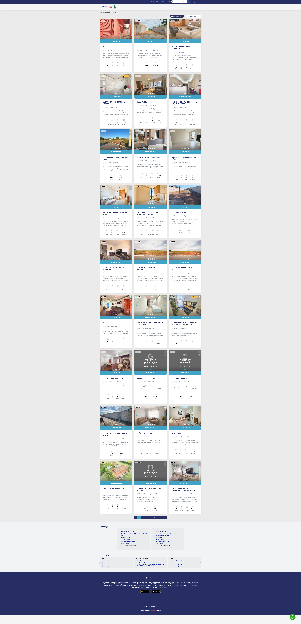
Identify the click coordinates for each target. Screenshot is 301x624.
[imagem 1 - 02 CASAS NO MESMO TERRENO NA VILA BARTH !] (116, 250)
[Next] (130, 29)
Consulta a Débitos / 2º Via (109, 560)
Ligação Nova (106, 562)
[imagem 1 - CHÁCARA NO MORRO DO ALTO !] (116, 471)
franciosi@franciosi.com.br (128, 541)
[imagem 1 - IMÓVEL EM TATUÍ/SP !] (150, 416)
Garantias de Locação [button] (186, 7)
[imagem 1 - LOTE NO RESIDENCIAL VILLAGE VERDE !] (150, 250)
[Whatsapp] (154, 578)
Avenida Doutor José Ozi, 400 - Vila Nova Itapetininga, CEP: (166, 534)
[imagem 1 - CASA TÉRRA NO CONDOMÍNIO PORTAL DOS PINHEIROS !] (150, 195)
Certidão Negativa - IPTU (177, 564)
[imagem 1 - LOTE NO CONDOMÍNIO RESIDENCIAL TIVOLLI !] (116, 139)
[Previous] (102, 29)
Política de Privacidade (146, 596)
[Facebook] (146, 578)
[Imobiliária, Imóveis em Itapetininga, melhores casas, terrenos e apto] (107, 7)
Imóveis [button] (146, 7)
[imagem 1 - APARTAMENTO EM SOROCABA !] (150, 139)
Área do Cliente (154, 1)
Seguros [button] (172, 7)
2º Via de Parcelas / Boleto (178, 560)
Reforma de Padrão (107, 564)
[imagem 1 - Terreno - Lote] (150, 29)
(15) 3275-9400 (125, 539)
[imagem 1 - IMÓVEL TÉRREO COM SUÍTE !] (116, 360)
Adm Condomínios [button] (158, 7)
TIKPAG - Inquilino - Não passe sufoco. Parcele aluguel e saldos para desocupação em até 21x (151, 564)
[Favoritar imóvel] (130, 21)
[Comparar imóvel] (130, 23)
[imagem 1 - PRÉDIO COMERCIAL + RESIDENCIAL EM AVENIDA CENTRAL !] (185, 84)
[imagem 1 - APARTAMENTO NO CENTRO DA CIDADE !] (116, 84)
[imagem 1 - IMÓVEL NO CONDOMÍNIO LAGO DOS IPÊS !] (116, 195)
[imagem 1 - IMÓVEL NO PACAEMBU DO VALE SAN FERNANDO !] (150, 305)
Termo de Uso (157, 596)
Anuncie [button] (136, 7)
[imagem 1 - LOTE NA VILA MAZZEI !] (185, 195)
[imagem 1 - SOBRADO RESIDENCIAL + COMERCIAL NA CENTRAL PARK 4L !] (185, 471)
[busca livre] (188, 1)
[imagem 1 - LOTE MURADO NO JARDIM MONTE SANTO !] (116, 416)
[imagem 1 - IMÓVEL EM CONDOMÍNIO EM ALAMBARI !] (185, 29)
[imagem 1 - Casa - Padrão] (116, 29)
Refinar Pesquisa (176, 16)
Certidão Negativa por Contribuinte (180, 566)
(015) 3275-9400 (166, 1)
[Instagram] (150, 578)
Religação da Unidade (108, 566)
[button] (194, 1)
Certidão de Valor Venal (177, 562)
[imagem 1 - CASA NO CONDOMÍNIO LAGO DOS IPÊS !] (185, 139)
